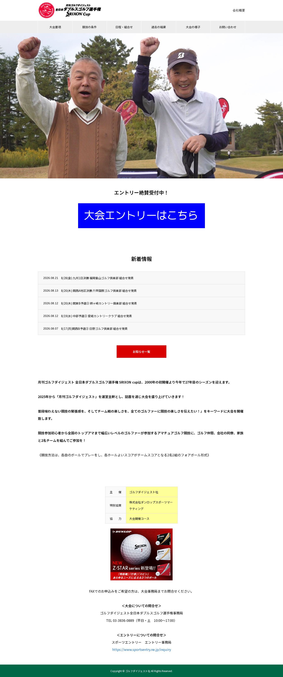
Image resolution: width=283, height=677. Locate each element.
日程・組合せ (124, 27)
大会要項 (55, 27)
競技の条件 (89, 27)
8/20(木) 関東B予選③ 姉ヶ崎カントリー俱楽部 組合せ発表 (99, 303)
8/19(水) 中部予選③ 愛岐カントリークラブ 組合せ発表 (96, 316)
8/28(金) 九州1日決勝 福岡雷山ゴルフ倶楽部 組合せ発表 (97, 278)
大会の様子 (193, 27)
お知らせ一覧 (141, 351)
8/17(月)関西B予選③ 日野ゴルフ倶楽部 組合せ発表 (94, 328)
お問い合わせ (227, 27)
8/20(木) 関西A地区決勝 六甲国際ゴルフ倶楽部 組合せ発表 (99, 291)
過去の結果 (158, 27)
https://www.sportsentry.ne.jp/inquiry (141, 649)
